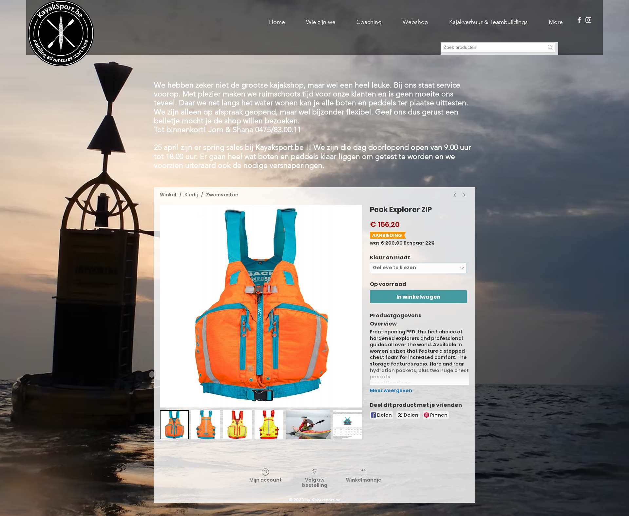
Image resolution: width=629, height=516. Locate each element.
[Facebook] (579, 20)
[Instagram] (588, 20)
